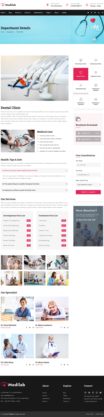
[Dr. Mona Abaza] (52, 346)
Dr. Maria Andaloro (44, 325)
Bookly (64, 13)
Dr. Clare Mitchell (8, 325)
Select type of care (82, 180)
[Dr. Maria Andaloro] (52, 309)
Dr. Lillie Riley (7, 362)
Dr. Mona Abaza (42, 362)
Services (17, 13)
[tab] (34, 170)
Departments (38, 13)
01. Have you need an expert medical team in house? (19, 170)
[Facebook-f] (85, 392)
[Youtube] (100, 392)
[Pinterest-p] (93, 392)
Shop (56, 13)
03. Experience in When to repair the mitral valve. (19, 190)
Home (2, 13)
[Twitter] (89, 392)
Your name (79, 161)
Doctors (27, 13)
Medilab (11, 414)
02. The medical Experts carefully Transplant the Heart (20, 184)
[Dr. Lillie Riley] (17, 346)
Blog (10, 13)
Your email (79, 171)
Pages (48, 13)
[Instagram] (96, 392)
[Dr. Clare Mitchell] (17, 309)
